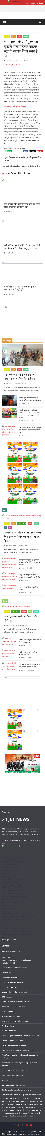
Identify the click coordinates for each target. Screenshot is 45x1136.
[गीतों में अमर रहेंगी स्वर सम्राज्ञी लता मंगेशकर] (9, 589)
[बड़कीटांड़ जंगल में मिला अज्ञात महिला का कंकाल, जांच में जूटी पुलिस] (22, 263)
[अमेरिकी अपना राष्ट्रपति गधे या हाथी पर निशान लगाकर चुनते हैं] (9, 642)
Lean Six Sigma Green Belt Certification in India (20, 1036)
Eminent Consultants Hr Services (14, 905)
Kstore (37, 1098)
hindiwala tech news (9, 908)
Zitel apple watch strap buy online (14, 919)
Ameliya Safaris (8, 1026)
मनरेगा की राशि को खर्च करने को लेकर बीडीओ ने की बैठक (21, 166)
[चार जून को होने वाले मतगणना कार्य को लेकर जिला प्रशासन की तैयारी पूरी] (22, 180)
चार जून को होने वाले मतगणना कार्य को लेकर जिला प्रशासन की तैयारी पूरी (22, 205)
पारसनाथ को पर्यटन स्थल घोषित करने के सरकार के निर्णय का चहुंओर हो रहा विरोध (22, 537)
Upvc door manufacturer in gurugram (16, 931)
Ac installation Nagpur (10, 882)
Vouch (15, 977)
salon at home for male (11, 864)
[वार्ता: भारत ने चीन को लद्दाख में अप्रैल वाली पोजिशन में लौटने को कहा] (9, 667)
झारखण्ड (26, 36)
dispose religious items (10, 888)
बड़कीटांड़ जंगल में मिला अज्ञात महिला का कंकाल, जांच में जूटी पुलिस (20, 288)
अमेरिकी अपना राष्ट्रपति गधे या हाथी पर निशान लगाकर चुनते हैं (30, 641)
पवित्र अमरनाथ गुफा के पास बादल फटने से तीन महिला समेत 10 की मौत (29, 576)
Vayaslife (5, 1101)
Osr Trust (5, 922)
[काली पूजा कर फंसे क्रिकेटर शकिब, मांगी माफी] (22, 606)
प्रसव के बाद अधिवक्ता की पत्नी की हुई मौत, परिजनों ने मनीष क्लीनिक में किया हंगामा (30, 429)
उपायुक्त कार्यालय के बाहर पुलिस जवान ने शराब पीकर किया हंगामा (19, 377)
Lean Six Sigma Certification (13, 1040)
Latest (7, 36)
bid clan (5, 867)
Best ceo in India (8, 911)
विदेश (30, 611)
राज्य (10, 527)
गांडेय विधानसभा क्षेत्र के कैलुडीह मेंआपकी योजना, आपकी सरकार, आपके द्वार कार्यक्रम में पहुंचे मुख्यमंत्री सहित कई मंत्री (29, 414)
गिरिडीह (19, 36)
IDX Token (6, 1090)
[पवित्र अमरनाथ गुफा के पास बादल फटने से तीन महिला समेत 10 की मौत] (9, 577)
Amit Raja (24, 625)
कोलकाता (24, 611)
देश (5, 527)
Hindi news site (7, 925)
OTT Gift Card (7, 1098)
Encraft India (6, 914)
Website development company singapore (17, 934)
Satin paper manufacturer (11, 893)
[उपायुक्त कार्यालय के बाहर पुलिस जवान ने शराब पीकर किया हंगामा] (22, 355)
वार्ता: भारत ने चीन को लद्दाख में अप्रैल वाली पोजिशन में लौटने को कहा (29, 665)
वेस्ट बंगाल (36, 611)
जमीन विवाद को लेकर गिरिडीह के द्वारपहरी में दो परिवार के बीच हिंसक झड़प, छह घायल (22, 247)
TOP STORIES (22, 523)
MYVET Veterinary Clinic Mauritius (15, 1002)
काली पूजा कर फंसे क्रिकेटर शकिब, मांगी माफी (21, 618)
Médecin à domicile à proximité (14, 992)
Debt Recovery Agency (10, 870)
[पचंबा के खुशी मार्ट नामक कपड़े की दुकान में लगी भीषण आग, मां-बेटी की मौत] (9, 400)
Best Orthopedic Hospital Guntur (15, 1021)
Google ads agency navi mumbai (14, 1070)
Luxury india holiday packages (14, 1045)
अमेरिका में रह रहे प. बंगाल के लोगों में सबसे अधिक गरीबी (29, 653)
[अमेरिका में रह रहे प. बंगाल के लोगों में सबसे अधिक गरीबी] (9, 654)
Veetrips (5, 1080)
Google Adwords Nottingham (13, 879)
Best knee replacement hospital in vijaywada (18, 917)
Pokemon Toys (7, 899)
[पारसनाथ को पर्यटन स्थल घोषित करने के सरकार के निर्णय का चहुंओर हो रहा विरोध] (22, 517)
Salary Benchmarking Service (12, 902)
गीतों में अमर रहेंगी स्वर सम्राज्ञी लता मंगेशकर (29, 588)
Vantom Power (13, 987)
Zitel (3, 937)
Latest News (7, 973)
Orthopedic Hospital (15, 982)
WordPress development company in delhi (18, 1050)
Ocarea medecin (8, 1011)
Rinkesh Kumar (25, 61)
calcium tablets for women (26, 1113)
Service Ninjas (7, 873)
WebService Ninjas (9, 876)
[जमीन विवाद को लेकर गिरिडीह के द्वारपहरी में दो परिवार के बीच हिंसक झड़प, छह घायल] (22, 221)
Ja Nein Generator (9, 1031)
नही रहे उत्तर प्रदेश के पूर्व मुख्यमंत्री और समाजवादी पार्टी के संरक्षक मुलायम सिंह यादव (29, 562)
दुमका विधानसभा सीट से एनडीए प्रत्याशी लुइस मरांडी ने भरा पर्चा (23, 159)
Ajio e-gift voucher (9, 940)
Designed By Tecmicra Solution (13, 862)
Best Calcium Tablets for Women (14, 896)
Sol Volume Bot (8, 1085)
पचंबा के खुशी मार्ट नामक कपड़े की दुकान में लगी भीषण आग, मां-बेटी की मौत (30, 399)
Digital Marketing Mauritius (12, 885)
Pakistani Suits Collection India (14, 1006)
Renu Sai (5, 1095)
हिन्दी (41, 3)
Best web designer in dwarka (12, 859)
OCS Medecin (7, 997)
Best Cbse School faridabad (12, 1075)
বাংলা (28, 3)
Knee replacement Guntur (12, 1016)
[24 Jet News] (4, 22)
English (34, 3)
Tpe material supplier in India (12, 928)
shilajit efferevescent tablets (22, 1104)
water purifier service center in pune (15, 891)
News (13, 36)
